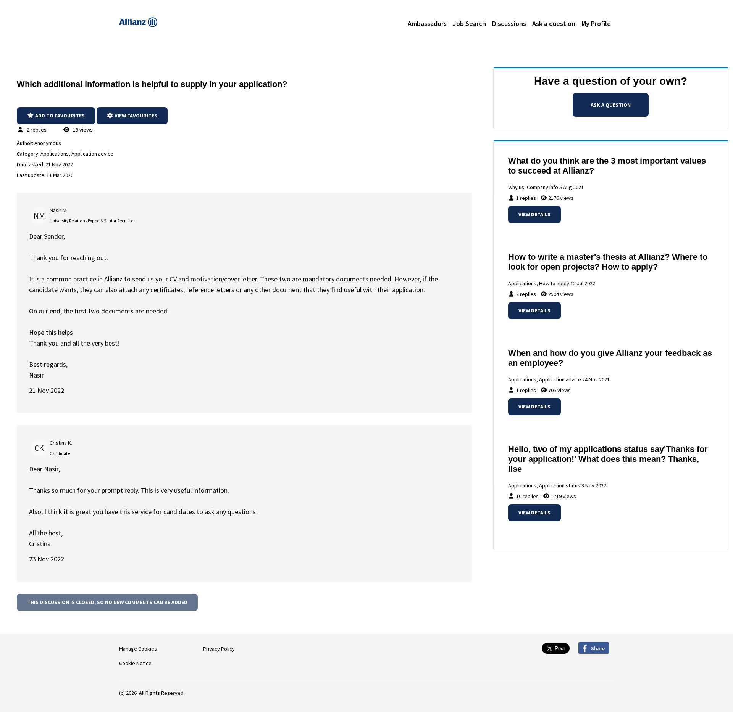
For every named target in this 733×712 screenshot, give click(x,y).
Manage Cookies (138, 648)
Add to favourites (59, 115)
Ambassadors (427, 23)
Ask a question (553, 23)
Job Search (469, 23)
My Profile (596, 23)
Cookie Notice (135, 663)
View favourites (135, 115)
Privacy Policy (219, 648)
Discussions (509, 23)
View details (534, 214)
